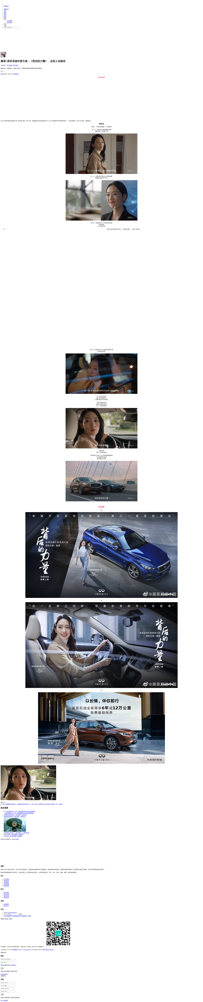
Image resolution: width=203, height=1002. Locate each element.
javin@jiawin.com (12, 912)
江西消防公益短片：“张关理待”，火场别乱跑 (16, 832)
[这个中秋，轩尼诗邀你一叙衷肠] (13, 834)
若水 (2, 74)
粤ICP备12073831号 (48, 949)
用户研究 (15, 65)
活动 (5, 15)
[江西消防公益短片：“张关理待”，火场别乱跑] (15, 831)
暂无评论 (16, 74)
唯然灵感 (6, 897)
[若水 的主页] (3, 57)
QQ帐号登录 (4, 974)
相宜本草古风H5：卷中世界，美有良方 (15, 816)
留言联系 (9, 22)
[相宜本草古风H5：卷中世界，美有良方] (15, 815)
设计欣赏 (6, 896)
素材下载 (6, 894)
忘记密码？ (13, 965)
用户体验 (9, 65)
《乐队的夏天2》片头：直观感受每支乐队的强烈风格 (19, 813)
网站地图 (6, 885)
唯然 (5, 17)
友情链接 (6, 882)
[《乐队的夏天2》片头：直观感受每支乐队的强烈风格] (19, 811)
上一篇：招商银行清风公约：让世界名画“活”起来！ (15, 804)
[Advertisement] (48, 41)
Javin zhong (27, 949)
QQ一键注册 (4, 1000)
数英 (18, 68)
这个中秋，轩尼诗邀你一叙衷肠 (13, 836)
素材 (5, 14)
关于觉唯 (9, 20)
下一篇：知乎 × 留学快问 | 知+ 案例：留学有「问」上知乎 (46, 804)
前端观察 (6, 904)
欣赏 (5, 12)
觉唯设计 (15, 949)
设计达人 (6, 906)
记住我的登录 (6, 965)
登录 (17, 839)
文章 (5, 10)
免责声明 (6, 884)
